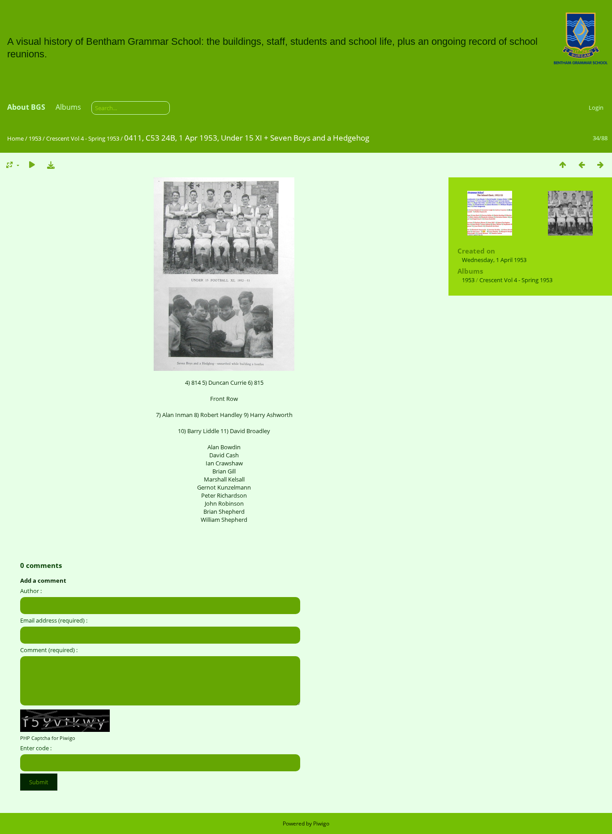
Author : (31, 591)
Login (596, 107)
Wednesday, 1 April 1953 (494, 260)
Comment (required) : (49, 650)
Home (15, 138)
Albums (68, 107)
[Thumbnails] (562, 164)
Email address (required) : (53, 620)
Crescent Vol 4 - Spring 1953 (82, 138)
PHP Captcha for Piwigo (47, 738)
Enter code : (36, 748)
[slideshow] (31, 164)
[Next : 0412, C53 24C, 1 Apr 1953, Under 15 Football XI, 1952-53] (600, 164)
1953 (35, 138)
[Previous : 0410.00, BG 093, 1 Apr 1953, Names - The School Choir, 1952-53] (581, 164)
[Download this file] (50, 164)
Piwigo (321, 823)
